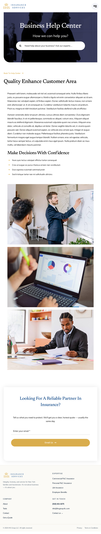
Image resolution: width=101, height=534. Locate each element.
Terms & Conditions (91, 528)
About (5, 504)
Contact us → (57, 513)
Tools (5, 509)
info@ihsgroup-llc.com (61, 509)
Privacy (79, 528)
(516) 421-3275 (58, 504)
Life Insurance (57, 488)
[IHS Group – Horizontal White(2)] (14, 3)
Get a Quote (7, 518)
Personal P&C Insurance (62, 483)
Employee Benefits (59, 492)
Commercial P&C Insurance (63, 479)
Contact (6, 513)
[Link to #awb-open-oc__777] (95, 6)
